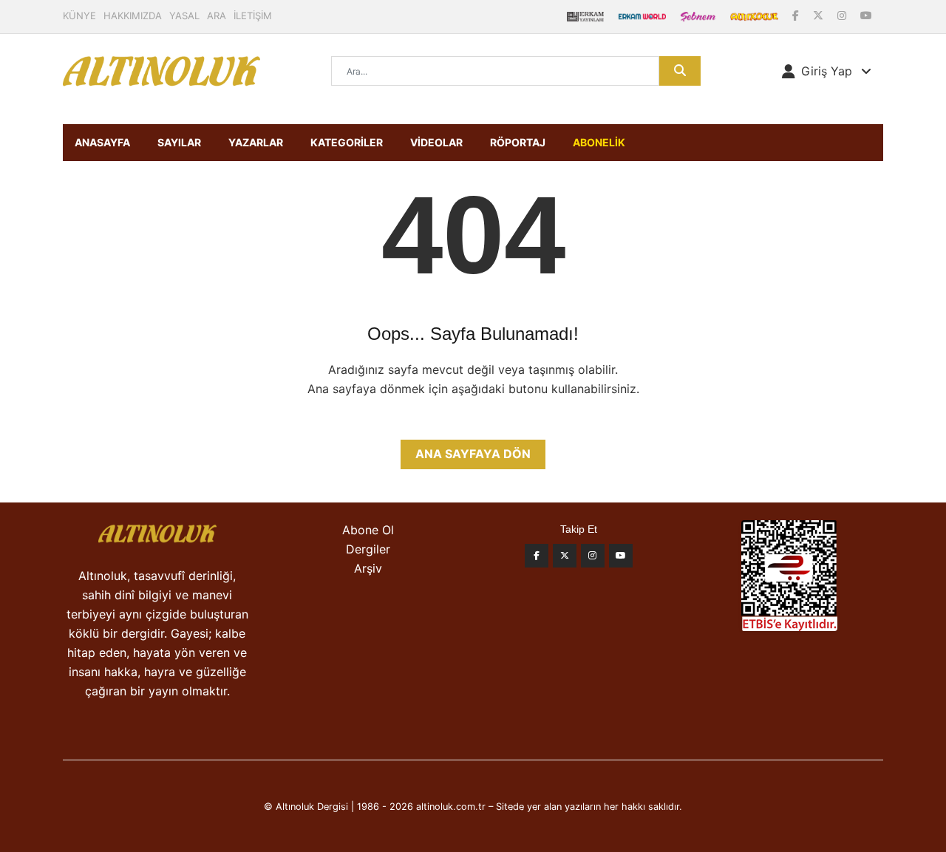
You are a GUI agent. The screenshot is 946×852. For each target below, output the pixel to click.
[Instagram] (843, 15)
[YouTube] (866, 15)
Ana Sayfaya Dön (473, 453)
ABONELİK (599, 142)
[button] (826, 71)
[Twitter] (564, 556)
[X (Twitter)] (819, 15)
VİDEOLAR (436, 142)
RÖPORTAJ (517, 142)
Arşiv (368, 568)
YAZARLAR (255, 142)
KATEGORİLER (346, 142)
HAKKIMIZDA (132, 15)
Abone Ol (368, 529)
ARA (216, 15)
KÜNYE (79, 15)
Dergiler (368, 549)
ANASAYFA (102, 142)
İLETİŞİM (253, 15)
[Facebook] (797, 15)
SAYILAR (179, 142)
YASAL (184, 15)
